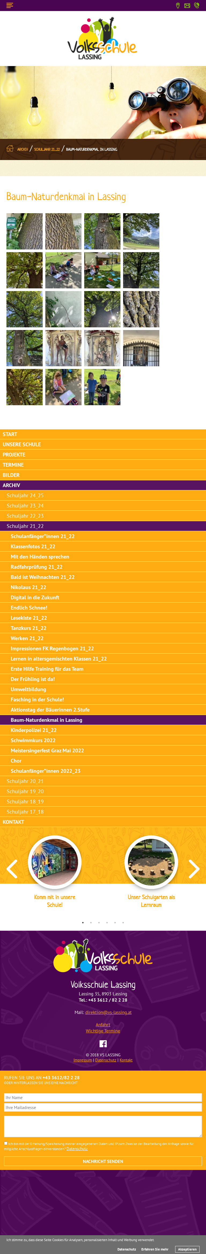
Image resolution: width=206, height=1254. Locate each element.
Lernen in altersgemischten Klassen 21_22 (59, 658)
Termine (13, 464)
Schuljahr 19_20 (25, 791)
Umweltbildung (28, 689)
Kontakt (13, 821)
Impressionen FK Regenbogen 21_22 (52, 648)
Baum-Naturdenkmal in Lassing (91, 149)
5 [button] (115, 922)
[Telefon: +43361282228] (197, 5)
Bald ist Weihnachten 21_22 (43, 577)
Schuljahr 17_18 (25, 811)
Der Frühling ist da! (33, 679)
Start (10, 434)
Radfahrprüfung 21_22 (36, 566)
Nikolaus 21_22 (28, 587)
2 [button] (91, 922)
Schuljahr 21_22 (47, 149)
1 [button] (83, 922)
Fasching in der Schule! (37, 699)
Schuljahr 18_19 (25, 801)
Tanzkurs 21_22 (28, 628)
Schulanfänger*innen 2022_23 (45, 770)
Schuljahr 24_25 (25, 495)
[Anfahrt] (178, 5)
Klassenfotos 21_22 (33, 546)
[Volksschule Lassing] (103, 38)
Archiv (22, 149)
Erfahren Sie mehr (154, 1249)
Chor (16, 760)
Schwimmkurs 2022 (33, 740)
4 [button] (107, 922)
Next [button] (194, 869)
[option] (54, 872)
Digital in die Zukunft (35, 597)
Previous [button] (11, 869)
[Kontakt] (187, 5)
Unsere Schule (22, 444)
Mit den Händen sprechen (40, 556)
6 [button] (123, 922)
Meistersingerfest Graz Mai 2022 (47, 750)
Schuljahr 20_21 (25, 781)
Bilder (11, 475)
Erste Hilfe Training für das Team (47, 668)
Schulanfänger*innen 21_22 (43, 536)
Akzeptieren (187, 1249)
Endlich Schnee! (29, 607)
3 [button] (99, 922)
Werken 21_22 (27, 638)
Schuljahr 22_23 (25, 515)
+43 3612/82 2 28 (61, 1078)
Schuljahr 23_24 (25, 505)
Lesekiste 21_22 (29, 617)
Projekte (14, 454)
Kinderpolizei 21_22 (34, 730)
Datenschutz (126, 1249)
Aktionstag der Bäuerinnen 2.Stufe (50, 709)
